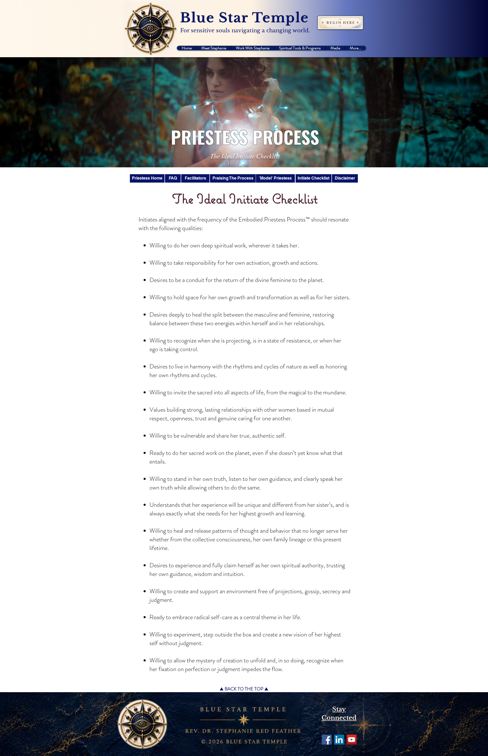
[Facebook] (327, 740)
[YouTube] (352, 740)
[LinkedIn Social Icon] (339, 740)
